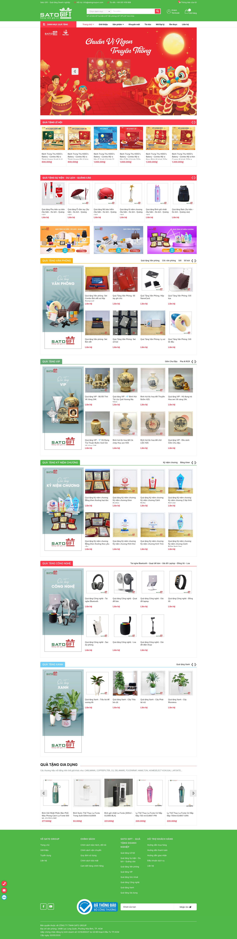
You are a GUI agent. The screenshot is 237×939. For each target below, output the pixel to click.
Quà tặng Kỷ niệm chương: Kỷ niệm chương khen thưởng (124, 500)
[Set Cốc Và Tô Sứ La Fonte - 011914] (157, 138)
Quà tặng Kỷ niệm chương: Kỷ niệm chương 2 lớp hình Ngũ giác (180, 500)
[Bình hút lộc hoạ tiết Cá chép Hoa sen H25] (125, 423)
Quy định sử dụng (89, 855)
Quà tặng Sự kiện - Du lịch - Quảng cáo (67, 177)
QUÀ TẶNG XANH (52, 664)
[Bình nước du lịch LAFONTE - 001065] (183, 193)
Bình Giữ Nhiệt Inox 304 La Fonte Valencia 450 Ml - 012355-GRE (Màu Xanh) (150, 815)
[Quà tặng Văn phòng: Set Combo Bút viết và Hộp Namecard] (97, 279)
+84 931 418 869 (123, 2)
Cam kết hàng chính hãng (92, 866)
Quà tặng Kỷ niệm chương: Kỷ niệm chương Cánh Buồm (152, 500)
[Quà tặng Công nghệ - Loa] (125, 625)
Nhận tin (184, 907)
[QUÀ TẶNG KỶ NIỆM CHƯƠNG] (63, 510)
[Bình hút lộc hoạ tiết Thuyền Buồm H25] (152, 380)
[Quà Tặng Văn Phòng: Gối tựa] (180, 279)
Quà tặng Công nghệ (130, 882)
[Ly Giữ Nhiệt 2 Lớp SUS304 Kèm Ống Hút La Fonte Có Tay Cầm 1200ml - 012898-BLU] (181, 793)
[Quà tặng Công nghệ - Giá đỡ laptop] (152, 582)
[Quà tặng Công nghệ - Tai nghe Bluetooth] (97, 582)
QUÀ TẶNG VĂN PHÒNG (56, 260)
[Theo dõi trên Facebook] (43, 906)
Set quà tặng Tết (75, 154)
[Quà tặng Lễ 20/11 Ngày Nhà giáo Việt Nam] (105, 138)
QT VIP (120, 16)
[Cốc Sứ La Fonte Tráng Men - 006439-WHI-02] (183, 138)
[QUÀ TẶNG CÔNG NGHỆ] (63, 610)
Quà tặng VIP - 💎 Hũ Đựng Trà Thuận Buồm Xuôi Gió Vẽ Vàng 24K (97, 443)
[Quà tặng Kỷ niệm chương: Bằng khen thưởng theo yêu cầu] (97, 524)
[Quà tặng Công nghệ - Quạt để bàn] (125, 582)
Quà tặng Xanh (127, 887)
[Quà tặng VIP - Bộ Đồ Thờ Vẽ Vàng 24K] (97, 380)
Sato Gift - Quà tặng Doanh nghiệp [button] (130, 843)
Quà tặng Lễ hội (52, 122)
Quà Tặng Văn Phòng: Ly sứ (152, 339)
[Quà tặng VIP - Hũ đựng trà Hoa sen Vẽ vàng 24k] (180, 380)
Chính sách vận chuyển (91, 850)
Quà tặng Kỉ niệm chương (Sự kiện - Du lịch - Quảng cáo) (53, 212)
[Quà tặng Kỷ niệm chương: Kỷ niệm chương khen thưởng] (125, 481)
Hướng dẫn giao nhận (157, 855)
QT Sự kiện (99, 16)
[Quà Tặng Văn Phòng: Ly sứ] (152, 322)
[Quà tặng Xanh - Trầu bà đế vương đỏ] (97, 683)
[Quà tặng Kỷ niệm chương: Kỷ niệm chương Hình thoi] (125, 524)
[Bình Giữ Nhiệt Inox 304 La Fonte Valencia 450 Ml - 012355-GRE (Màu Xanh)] (150, 793)
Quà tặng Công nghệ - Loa (124, 642)
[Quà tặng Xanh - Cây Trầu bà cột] (125, 683)
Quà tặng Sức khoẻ (129, 877)
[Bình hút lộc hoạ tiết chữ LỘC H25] (152, 423)
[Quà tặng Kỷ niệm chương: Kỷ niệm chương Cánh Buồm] (152, 481)
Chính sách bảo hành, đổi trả (93, 845)
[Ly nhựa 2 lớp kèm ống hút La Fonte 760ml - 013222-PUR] (56, 793)
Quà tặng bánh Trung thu (131, 154)
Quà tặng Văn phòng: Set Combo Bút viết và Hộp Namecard (96, 298)
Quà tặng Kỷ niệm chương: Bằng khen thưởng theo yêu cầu (97, 544)
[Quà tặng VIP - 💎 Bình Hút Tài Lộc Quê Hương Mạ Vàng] (125, 380)
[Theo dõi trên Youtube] (51, 906)
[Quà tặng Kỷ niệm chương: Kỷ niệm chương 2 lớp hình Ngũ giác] (180, 481)
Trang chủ (44, 845)
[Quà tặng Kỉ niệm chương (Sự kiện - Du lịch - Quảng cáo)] (53, 193)
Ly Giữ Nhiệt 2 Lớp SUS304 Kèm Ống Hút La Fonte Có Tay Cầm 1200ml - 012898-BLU (180, 815)
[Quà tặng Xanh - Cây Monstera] (180, 683)
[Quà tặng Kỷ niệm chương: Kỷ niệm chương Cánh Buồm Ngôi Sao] (180, 524)
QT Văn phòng (110, 16)
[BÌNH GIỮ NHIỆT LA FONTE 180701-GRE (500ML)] (87, 793)
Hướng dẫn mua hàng (157, 845)
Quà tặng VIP (126, 872)
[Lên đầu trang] (232, 923)
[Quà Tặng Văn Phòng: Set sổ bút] (125, 322)
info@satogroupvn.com (93, 2)
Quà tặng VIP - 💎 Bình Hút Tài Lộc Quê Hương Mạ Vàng (125, 399)
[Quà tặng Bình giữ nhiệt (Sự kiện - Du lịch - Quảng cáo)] (79, 193)
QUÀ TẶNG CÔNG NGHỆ (56, 563)
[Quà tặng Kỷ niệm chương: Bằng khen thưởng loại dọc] (97, 481)
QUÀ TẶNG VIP (51, 361)
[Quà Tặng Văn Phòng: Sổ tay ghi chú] (125, 279)
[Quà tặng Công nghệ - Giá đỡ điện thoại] (152, 625)
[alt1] (65, 240)
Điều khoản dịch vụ (155, 860)
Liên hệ (43, 860)
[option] (118, 71)
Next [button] (162, 71)
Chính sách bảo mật (89, 860)
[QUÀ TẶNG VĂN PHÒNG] (63, 308)
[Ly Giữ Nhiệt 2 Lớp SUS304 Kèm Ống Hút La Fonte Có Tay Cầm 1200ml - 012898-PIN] (118, 793)
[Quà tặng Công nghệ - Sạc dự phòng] (97, 625)
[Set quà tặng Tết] (79, 138)
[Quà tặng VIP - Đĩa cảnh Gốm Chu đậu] (180, 423)
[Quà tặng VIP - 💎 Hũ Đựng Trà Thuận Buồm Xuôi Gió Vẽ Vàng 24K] (97, 423)
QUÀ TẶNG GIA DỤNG (59, 764)
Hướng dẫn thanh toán (157, 850)
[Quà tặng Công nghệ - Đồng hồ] (180, 582)
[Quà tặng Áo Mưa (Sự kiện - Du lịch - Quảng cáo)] (157, 193)
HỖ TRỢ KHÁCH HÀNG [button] (160, 839)
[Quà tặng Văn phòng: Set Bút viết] (97, 322)
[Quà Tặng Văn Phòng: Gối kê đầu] (180, 322)
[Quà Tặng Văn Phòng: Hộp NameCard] (152, 279)
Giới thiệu (44, 850)
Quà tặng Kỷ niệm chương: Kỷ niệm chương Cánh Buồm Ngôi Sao (180, 544)
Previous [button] (75, 71)
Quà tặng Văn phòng (130, 866)
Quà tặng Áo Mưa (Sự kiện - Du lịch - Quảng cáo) (155, 212)
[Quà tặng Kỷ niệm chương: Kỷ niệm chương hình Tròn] (152, 524)
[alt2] (118, 240)
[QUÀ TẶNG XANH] (63, 712)
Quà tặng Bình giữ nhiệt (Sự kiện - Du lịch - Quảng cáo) (79, 212)
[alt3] (172, 240)
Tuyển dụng (45, 855)
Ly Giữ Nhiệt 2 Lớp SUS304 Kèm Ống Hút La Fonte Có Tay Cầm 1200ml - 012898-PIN (117, 815)
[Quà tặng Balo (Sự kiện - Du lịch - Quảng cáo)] (105, 193)
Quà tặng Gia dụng (129, 893)
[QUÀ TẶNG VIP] (63, 409)
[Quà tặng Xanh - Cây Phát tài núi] (152, 683)
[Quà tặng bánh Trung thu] (131, 138)
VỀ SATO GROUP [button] (49, 839)
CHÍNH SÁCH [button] (88, 839)
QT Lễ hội (90, 16)
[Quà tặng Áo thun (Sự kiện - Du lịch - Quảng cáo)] (131, 193)
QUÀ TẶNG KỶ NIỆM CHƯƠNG (60, 462)
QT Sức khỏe (129, 16)
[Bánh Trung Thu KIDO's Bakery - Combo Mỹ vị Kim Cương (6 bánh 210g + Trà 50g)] (53, 138)
